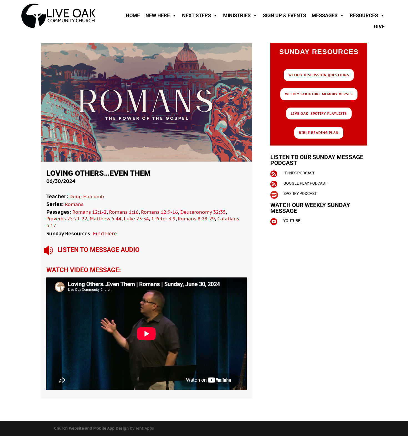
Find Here (105, 233)
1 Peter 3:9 (163, 219)
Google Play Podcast (305, 183)
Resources (364, 15)
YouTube (291, 220)
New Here (157, 15)
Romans (74, 204)
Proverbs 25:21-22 (66, 219)
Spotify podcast (300, 193)
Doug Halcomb (86, 196)
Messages (325, 15)
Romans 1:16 (123, 212)
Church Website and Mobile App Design (91, 428)
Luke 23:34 (136, 219)
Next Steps (196, 15)
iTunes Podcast (298, 173)
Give (379, 26)
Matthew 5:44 (105, 219)
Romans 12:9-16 (159, 212)
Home (133, 15)
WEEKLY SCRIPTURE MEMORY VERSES (319, 94)
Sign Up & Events (284, 15)
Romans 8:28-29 (196, 219)
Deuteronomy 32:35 (203, 212)
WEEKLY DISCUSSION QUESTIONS (318, 75)
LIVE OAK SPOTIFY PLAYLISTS (319, 113)
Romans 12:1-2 (89, 212)
